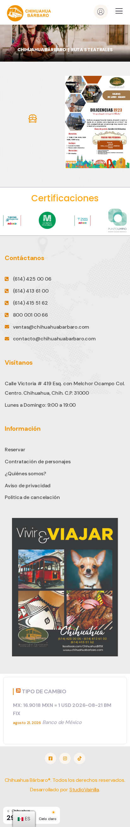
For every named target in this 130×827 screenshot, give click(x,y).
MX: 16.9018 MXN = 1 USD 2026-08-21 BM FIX (62, 709)
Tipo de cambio (44, 691)
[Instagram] (65, 758)
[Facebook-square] (50, 758)
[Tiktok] (79, 758)
